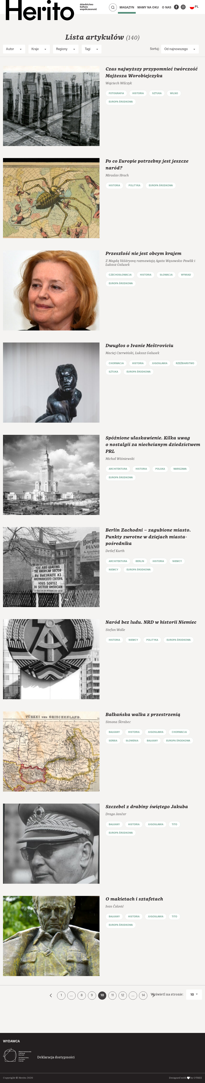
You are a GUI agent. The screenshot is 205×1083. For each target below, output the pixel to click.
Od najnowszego (176, 49)
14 (143, 995)
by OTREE (196, 1078)
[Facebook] (176, 7)
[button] (194, 7)
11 (112, 995)
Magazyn (127, 7)
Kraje (35, 49)
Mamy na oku (148, 7)
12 (122, 995)
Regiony (61, 49)
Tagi (87, 49)
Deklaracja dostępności (55, 1057)
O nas (166, 7)
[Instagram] (183, 7)
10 (192, 995)
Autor (10, 49)
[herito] (40, 7)
